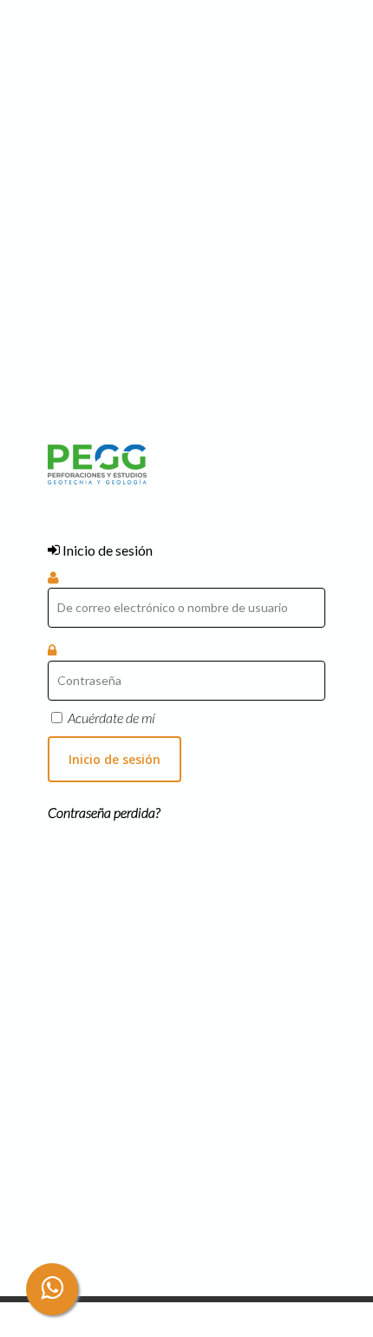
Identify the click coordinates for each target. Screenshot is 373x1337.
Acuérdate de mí (111, 717)
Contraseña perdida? (104, 812)
